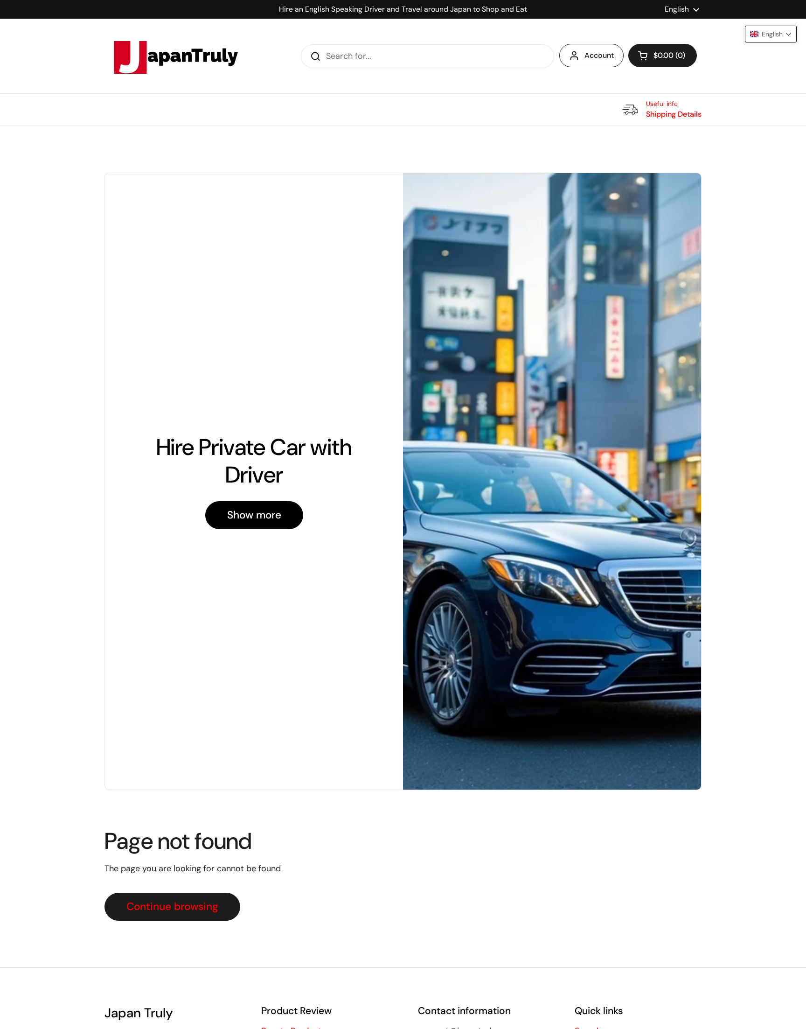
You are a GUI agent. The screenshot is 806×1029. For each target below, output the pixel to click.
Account (599, 55)
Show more (254, 515)
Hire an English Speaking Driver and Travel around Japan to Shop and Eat (403, 9)
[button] (662, 55)
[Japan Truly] (174, 56)
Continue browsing (172, 906)
